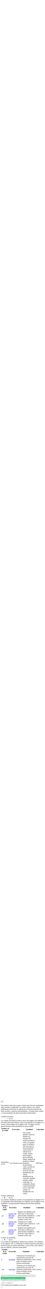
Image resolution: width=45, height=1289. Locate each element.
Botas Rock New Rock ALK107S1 (12, 684)
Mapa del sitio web (11, 1076)
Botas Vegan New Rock (17, 188)
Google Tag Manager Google (12, 1215)
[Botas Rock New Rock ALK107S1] (19, 671)
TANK (7, 44)
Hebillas (7, 80)
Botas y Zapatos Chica (12, 46)
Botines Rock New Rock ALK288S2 (13, 628)
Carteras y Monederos (12, 82)
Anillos (11, 61)
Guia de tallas (9, 1057)
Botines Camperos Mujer (13, 92)
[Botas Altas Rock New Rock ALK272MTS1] (12, 996)
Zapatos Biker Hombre (12, 97)
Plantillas (12, 59)
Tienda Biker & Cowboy (13, 160)
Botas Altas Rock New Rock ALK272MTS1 (16, 1010)
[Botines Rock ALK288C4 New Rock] (15, 813)
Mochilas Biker (10, 84)
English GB (19, 12)
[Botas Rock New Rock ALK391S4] (16, 934)
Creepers (8, 38)
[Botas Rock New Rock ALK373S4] (15, 904)
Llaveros (12, 57)
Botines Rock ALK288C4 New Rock (13, 827)
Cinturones (8, 74)
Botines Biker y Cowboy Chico (15, 95)
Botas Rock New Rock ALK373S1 (12, 978)
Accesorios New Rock (12, 50)
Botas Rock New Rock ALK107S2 (12, 714)
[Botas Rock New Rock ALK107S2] (19, 701)
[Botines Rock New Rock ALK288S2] (19, 615)
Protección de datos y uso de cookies (17, 1061)
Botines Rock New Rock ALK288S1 (13, 574)
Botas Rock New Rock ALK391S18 (13, 656)
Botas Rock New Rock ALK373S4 (12, 918)
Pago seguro (9, 1074)
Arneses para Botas (11, 78)
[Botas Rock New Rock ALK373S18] (22, 876)
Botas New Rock (10, 40)
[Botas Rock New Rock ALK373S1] (15, 964)
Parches (11, 63)
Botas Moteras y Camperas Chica (16, 90)
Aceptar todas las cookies (13, 1278)
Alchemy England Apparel (14, 154)
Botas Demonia (10, 152)
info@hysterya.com (7, 1092)
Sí (12, 1119)
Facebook (12, 1259)
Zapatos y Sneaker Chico (13, 42)
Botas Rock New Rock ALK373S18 (13, 888)
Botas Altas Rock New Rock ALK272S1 (14, 544)
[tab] (22, 285)
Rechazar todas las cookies (14, 1280)
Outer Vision (9, 158)
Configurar (7, 1283)
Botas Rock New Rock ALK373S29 (13, 602)
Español (15, 10)
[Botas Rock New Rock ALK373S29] (11, 589)
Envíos (3, 436)
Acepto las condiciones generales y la (22, 1050)
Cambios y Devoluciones (9, 475)
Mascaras (12, 65)
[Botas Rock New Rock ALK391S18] (22, 643)
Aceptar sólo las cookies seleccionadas (18, 1276)
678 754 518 (29, 2)
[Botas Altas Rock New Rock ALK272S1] (15, 530)
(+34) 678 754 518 (7, 1088)
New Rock (8, 114)
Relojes (11, 55)
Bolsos (11, 54)
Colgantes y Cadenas (12, 86)
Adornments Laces (15, 67)
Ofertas (7, 69)
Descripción (5, 284)
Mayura (7, 156)
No (10, 1119)
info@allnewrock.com (19, 421)
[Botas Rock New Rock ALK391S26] (17, 732)
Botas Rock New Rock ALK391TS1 (13, 860)
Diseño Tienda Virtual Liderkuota (32, 1098)
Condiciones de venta (12, 1059)
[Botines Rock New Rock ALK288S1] (19, 561)
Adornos (12, 52)
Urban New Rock (11, 36)
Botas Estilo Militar (11, 184)
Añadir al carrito (18, 1286)
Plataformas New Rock (12, 35)
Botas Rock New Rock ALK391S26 (13, 746)
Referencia (4, 262)
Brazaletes (8, 76)
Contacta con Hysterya (12, 1063)
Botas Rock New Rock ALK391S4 (12, 948)
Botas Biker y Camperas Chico (15, 99)
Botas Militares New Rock (18, 122)
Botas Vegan (9, 186)
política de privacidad (35, 1050)
